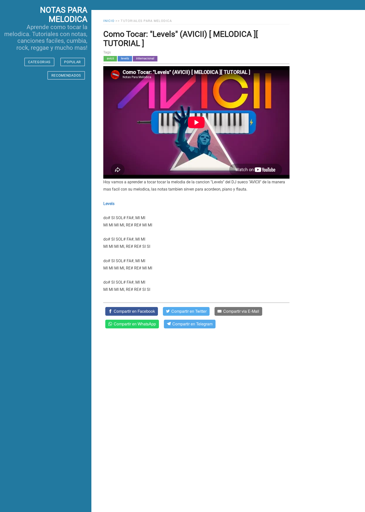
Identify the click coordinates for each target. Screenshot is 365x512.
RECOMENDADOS (66, 75)
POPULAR (72, 62)
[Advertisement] (45, 300)
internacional (145, 58)
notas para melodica (63, 14)
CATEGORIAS (39, 62)
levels (125, 58)
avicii (110, 58)
